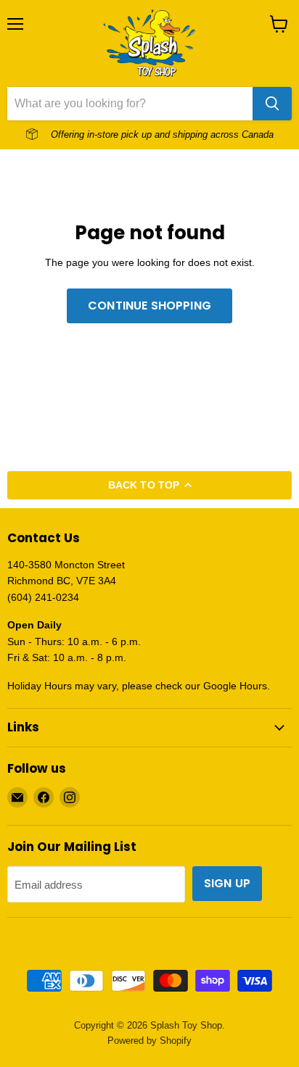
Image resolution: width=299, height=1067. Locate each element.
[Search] (272, 103)
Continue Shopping (149, 305)
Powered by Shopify (149, 1040)
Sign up (227, 883)
